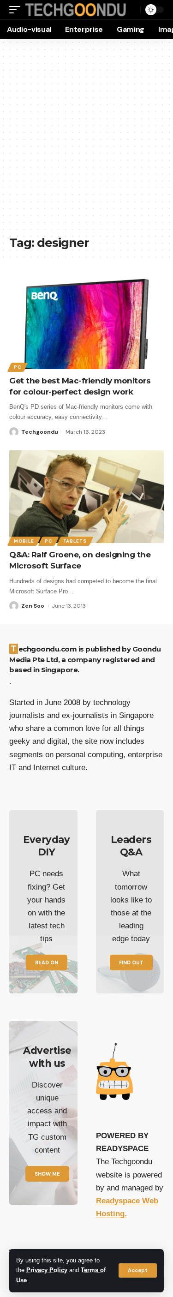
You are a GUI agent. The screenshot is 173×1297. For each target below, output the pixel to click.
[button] (138, 1270)
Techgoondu (39, 432)
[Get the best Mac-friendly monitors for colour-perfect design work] (86, 322)
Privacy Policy (46, 1270)
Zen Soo (32, 606)
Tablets (75, 541)
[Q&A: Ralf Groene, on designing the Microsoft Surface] (86, 496)
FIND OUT (131, 962)
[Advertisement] (86, 141)
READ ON (46, 962)
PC (17, 367)
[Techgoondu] (75, 10)
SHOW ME (47, 1174)
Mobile (24, 541)
